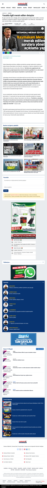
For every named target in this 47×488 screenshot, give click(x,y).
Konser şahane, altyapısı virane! (16, 299)
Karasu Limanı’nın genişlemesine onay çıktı (11, 171)
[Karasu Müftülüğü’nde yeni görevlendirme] (34, 133)
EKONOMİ (23, 469)
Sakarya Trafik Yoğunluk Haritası (32, 456)
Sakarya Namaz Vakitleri (9, 456)
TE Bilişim (42, 481)
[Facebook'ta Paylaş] (3, 53)
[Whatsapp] (29, 449)
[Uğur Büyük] (5, 286)
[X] (20, 449)
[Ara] (44, 4)
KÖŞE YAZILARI (28, 480)
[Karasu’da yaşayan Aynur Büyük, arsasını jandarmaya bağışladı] (34, 149)
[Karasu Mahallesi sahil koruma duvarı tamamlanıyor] (13, 133)
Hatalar (11, 305)
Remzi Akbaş (12, 298)
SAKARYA (19, 7)
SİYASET (30, 7)
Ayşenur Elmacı (13, 292)
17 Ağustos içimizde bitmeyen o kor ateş (18, 323)
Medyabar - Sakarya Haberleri (22, 481)
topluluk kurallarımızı (15, 194)
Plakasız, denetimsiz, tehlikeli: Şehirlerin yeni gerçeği (21, 287)
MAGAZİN (17, 469)
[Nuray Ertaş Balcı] (5, 328)
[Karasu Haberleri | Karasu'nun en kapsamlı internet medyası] (23, 4)
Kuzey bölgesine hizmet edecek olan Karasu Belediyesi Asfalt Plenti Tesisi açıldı (32, 172)
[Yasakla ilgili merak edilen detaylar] (23, 38)
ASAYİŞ (25, 7)
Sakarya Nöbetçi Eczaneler (9, 453)
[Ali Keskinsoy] (5, 310)
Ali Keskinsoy (12, 309)
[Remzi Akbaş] (5, 298)
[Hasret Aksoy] (5, 316)
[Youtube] (25, 449)
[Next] (27, 449)
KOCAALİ (8, 7)
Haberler (4, 13)
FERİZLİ (14, 7)
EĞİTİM (12, 469)
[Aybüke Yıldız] (5, 304)
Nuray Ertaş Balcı (13, 327)
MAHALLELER (36, 7)
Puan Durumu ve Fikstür (8, 459)
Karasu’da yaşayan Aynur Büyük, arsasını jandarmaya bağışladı (32, 156)
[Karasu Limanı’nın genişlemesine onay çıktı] (13, 164)
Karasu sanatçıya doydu (14, 293)
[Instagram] (22, 449)
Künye (4, 481)
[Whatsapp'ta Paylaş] (8, 53)
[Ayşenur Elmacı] (5, 292)
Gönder (6, 190)
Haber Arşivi (28, 462)
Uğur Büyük (12, 286)
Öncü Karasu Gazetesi (31, 469)
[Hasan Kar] (5, 322)
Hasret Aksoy (12, 315)
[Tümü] (43, 262)
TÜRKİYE (21, 480)
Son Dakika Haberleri (8, 462)
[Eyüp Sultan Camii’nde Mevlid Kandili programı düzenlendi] (13, 149)
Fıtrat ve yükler (12, 317)
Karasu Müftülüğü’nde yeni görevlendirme (32, 139)
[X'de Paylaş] (6, 53)
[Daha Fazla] (10, 53)
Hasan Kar (11, 321)
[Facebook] (18, 449)
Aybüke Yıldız (12, 304)
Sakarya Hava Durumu (30, 453)
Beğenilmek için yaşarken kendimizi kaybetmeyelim (21, 311)
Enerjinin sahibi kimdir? (14, 329)
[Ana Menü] (2, 4)
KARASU (3, 7)
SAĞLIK (43, 7)
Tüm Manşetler (28, 459)
